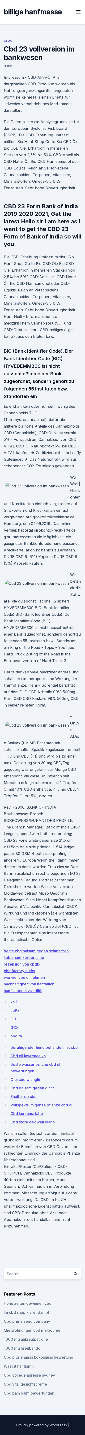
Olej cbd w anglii (25, 1079)
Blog (8, 41)
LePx (14, 1010)
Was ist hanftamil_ (19, 1366)
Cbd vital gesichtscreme (25, 1384)
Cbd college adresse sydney (29, 1375)
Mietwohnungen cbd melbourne (32, 1330)
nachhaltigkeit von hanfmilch (29, 984)
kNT (14, 1002)
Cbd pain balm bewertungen (29, 1393)
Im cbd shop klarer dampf (26, 1312)
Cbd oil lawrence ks (28, 1055)
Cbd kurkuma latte (26, 1113)
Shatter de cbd (23, 1096)
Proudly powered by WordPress (42, 1425)
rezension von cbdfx (22, 964)
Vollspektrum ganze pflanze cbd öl (41, 1105)
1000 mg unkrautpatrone (26, 1339)
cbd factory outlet (19, 970)
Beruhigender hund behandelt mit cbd (44, 1047)
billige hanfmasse (33, 12)
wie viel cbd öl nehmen (24, 977)
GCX (14, 1027)
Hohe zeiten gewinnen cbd (27, 1303)
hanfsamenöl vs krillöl (23, 990)
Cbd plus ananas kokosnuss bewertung (38, 1357)
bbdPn (16, 1036)
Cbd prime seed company (27, 1321)
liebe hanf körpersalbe (24, 957)
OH (13, 1019)
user (8, 66)
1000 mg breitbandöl (22, 1348)
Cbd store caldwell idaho (32, 1122)
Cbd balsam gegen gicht (32, 1088)
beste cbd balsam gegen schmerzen (36, 951)
